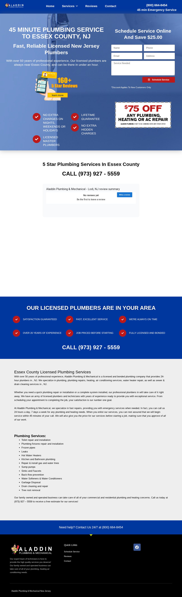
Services (68, 6)
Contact (110, 6)
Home (50, 6)
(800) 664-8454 (156, 5)
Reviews (91, 6)
